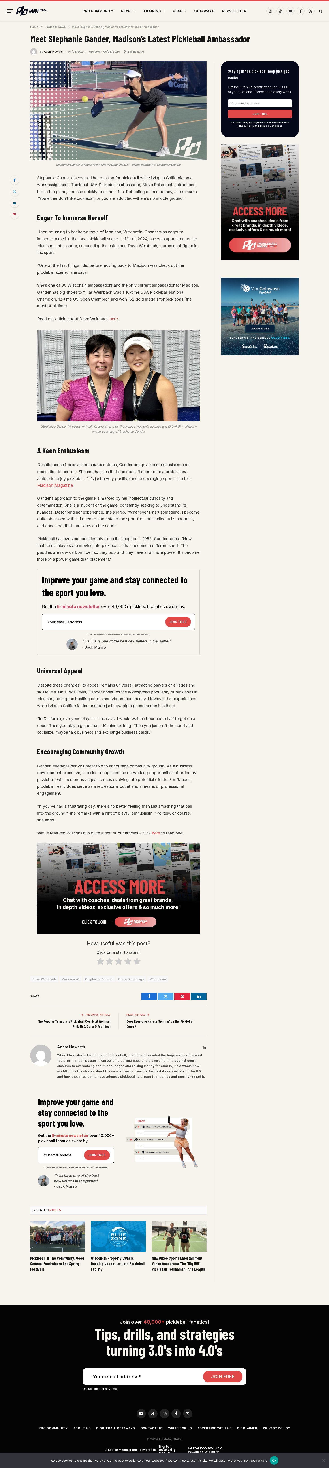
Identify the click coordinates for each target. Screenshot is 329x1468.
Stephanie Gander (99, 979)
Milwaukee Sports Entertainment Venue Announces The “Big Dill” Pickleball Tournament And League (179, 1264)
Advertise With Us (215, 1428)
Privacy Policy (276, 1428)
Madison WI (71, 979)
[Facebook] (14, 180)
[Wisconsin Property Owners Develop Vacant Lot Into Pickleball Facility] (118, 1236)
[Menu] (10, 11)
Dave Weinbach (44, 979)
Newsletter (234, 11)
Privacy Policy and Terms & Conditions (136, 634)
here (114, 318)
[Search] (320, 11)
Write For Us (180, 1428)
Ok (274, 1460)
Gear (178, 11)
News (126, 11)
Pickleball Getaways (115, 1428)
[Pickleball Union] (31, 11)
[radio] (100, 962)
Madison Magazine (55, 485)
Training (152, 11)
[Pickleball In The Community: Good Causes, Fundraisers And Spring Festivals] (57, 1236)
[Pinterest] (14, 214)
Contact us (151, 1428)
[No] (323, 1460)
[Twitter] (14, 191)
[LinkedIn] (14, 202)
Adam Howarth (54, 51)
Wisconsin (158, 979)
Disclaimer (247, 1428)
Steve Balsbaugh (131, 979)
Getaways (204, 11)
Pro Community (98, 11)
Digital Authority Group (167, 1450)
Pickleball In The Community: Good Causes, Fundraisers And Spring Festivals (57, 1264)
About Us (82, 1428)
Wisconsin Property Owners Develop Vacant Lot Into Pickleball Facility (118, 1264)
